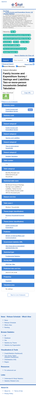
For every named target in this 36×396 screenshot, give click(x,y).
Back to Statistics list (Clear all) (24, 55)
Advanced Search (8, 64)
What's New (8, 325)
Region (6, 362)
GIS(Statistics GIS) (10, 359)
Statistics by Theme (10, 342)
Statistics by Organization (12, 345)
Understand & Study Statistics (13, 378)
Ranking (7, 327)
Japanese (4, 1)
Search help (28, 64)
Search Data (21, 66)
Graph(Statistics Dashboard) (13, 353)
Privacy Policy (8, 393)
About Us (7, 391)
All (5, 335)
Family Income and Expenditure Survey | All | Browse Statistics (18, 12)
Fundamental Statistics (13, 256)
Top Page (6, 11)
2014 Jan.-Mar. (10, 264)
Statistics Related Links (11, 381)
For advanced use (10, 370)
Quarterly (9, 281)
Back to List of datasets (10, 101)
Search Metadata (9, 66)
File (5, 340)
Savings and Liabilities (13, 138)
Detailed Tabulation (12, 156)
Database (7, 338)
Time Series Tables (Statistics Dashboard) (11, 356)
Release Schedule (10, 322)
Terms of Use (18, 391)
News (6, 320)
